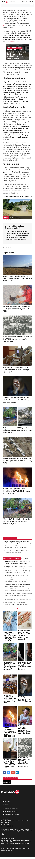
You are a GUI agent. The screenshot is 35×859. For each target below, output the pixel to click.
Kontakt (7, 802)
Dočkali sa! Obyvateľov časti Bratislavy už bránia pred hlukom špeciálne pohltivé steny (18, 542)
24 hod (26, 558)
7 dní (22, 558)
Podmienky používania (11, 808)
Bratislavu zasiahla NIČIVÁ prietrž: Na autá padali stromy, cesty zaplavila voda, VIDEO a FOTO (18, 546)
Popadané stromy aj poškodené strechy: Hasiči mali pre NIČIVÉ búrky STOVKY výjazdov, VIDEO (18, 567)
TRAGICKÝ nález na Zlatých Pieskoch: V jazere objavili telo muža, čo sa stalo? (17, 551)
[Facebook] (5, 773)
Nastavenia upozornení (11, 814)
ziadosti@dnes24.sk (28, 831)
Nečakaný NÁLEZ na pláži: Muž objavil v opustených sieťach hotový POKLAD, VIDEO (16, 603)
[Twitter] (9, 773)
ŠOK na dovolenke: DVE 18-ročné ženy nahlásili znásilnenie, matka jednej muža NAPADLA (17, 585)
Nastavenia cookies (10, 811)
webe (4, 25)
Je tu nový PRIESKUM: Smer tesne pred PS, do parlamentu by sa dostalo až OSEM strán (17, 580)
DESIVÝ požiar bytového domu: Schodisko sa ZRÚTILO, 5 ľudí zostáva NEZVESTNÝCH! (17, 562)
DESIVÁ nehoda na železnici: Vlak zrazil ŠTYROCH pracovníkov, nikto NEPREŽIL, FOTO (18, 576)
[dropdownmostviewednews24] (17, 608)
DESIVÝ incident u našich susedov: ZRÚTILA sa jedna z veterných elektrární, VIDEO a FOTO (18, 571)
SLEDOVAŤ (6, 782)
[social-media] (2, 834)
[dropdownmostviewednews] (17, 555)
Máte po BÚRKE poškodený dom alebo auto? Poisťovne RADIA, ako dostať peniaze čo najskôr (17, 589)
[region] (16, 2)
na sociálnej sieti (13, 42)
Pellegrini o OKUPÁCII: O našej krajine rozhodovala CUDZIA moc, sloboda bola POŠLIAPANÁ (18, 594)
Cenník (6, 805)
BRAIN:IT (10, 850)
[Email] (13, 773)
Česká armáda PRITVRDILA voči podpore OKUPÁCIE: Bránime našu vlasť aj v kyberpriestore (18, 598)
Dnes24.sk (8, 220)
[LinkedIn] (17, 773)
